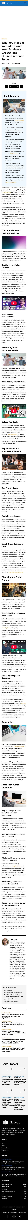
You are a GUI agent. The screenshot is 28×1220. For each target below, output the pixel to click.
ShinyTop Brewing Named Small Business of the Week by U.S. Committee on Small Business (14, 1033)
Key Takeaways (8, 990)
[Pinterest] (14, 86)
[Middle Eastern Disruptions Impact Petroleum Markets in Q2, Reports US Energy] (20, 1070)
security (23, 703)
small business (7, 192)
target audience (17, 866)
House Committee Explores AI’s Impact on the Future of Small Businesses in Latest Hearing (13, 1049)
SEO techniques (14, 154)
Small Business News (6, 1013)
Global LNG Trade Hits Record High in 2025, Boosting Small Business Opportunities (13, 1016)
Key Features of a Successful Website (13, 996)
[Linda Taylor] (5, 959)
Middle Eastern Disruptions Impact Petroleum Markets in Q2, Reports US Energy (13, 1024)
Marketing (4, 38)
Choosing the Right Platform (11, 998)
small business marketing (16, 572)
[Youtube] (19, 1216)
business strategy (19, 746)
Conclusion (7, 999)
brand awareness (12, 434)
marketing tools (6, 628)
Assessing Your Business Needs (12, 994)
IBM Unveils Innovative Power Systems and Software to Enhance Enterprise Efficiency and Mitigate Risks (13, 1041)
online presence (19, 120)
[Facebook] (6, 86)
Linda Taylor (17, 63)
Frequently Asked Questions (11, 1001)
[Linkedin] (17, 86)
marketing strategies (10, 182)
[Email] (21, 86)
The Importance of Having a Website (13, 992)
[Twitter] (10, 86)
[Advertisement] (14, 20)
